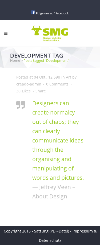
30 (23, 91)
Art (68, 77)
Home (15, 60)
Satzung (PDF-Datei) (52, 231)
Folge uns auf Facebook (52, 13)
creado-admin (28, 84)
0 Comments (57, 84)
